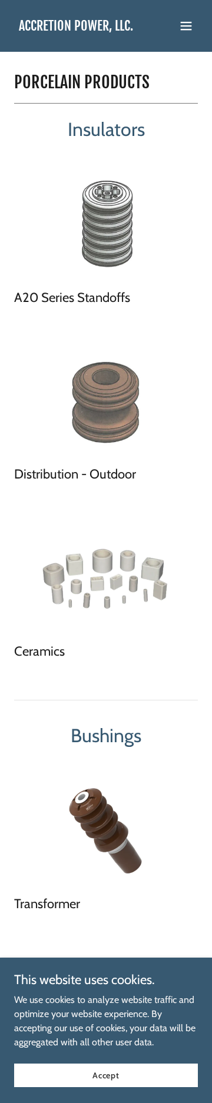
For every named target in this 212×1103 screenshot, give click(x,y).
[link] (76, 27)
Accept (106, 1074)
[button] (186, 26)
